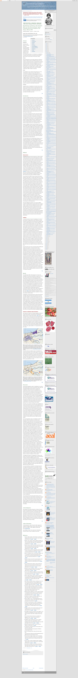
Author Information (35, 47)
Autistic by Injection (48, 540)
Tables (33, 50)
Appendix (33, 51)
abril (46, 240)
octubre (47, 235)
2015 (46, 243)
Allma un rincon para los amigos (50, 577)
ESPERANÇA (51, 570)
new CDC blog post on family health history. (51, 211)
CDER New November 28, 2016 (49, 159)
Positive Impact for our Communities (50, 113)
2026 (46, 43)
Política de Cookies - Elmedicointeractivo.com (51, 118)
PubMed (35, 539)
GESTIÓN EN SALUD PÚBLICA (35, 4)
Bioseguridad (48, 500)
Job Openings (47, 97)
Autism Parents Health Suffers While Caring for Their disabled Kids (52, 542)
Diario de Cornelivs (48, 511)
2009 (46, 248)
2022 (46, 46)
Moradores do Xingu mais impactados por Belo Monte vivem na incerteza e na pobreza (50, 554)
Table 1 (28, 290)
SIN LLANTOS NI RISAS (52, 547)
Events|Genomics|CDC (48, 212)
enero (47, 242)
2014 (46, 244)
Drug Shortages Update (48, 150)
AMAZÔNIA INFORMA (49, 552)
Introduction (34, 41)
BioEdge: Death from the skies (49, 234)
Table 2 (41, 309)
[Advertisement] (29, 661)
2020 (46, 48)
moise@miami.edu (27, 528)
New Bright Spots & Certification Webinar (50, 58)
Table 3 (38, 315)
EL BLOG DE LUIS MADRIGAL (50, 522)
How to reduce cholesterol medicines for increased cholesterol (52, 562)
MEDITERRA (47, 576)
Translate (51, 39)
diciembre (47, 52)
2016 (46, 51)
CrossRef (32, 539)
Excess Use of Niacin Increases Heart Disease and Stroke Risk (52, 528)
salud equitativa (51, 273)
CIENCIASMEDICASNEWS (49, 489)
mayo (47, 239)
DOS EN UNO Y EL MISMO (49, 523)
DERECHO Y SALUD (48, 575)
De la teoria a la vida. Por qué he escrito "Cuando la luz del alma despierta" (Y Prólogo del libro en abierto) (52, 513)
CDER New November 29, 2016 (49, 130)
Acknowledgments (34, 46)
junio (46, 238)
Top (42, 93)
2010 (46, 247)
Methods (33, 42)
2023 (46, 45)
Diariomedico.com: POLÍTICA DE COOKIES (51, 117)
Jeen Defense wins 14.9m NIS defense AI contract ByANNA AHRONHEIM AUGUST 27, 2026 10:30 (50, 498)
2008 (46, 249)
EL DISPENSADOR (48, 492)
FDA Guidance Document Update (50, 66)
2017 (46, 50)
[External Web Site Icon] (33, 548)
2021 (46, 47)
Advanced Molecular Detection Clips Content (51, 210)
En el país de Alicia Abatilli (49, 538)
